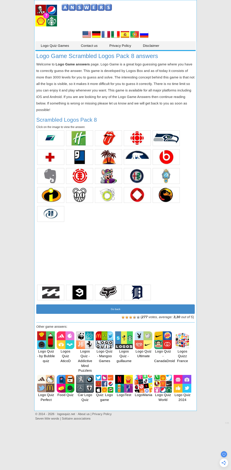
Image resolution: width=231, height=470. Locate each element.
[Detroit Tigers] (137, 292)
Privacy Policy (120, 46)
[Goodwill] (79, 157)
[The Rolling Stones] (108, 138)
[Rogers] (137, 195)
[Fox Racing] (108, 292)
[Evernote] (50, 176)
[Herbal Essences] (108, 195)
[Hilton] (50, 214)
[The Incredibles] (50, 195)
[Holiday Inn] (79, 138)
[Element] (79, 176)
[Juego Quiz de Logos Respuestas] (125, 34)
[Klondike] (137, 157)
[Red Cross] (50, 157)
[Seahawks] (166, 138)
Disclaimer (151, 46)
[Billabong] (50, 292)
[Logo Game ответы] (144, 34)
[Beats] (166, 157)
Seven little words (47, 418)
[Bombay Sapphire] (166, 176)
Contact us (89, 46)
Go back (115, 309)
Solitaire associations (76, 418)
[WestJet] (50, 138)
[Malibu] (108, 157)
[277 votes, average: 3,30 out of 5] (123, 317)
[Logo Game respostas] (134, 34)
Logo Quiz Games (55, 46)
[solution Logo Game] (106, 34)
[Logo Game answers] (86, 34)
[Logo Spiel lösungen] (96, 34)
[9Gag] (79, 292)
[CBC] (137, 138)
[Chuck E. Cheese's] (108, 176)
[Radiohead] (79, 195)
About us (84, 414)
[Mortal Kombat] (166, 195)
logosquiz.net (66, 414)
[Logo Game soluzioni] (115, 34)
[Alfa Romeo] (137, 176)
